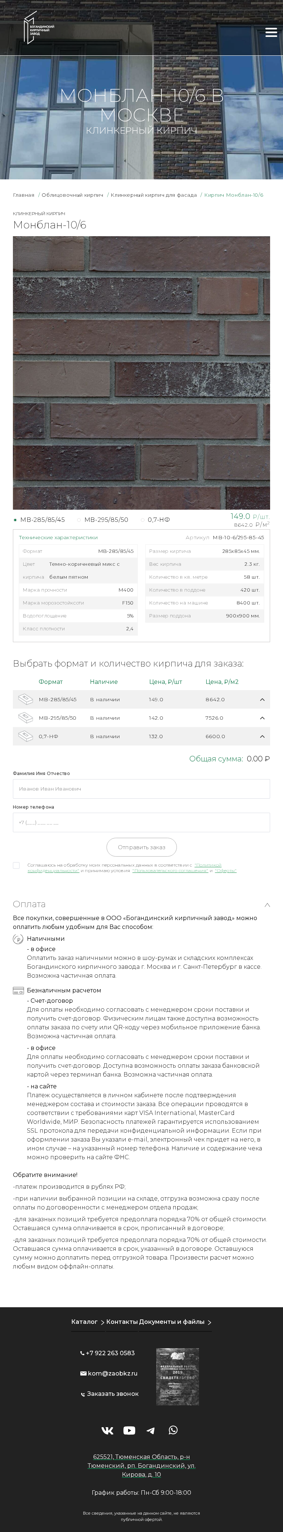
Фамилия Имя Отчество (41, 773)
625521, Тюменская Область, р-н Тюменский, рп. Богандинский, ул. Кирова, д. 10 (142, 1465)
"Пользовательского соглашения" (170, 870)
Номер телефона (33, 807)
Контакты (122, 1321)
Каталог (84, 1321)
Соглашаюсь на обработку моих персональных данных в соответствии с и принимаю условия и (132, 867)
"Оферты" (226, 870)
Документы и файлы (172, 1321)
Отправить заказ (141, 847)
